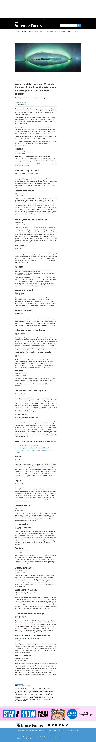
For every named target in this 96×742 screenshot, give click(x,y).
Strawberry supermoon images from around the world (33, 448)
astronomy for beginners (21, 145)
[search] (79, 25)
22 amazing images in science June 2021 (29, 445)
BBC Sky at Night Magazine (30, 129)
